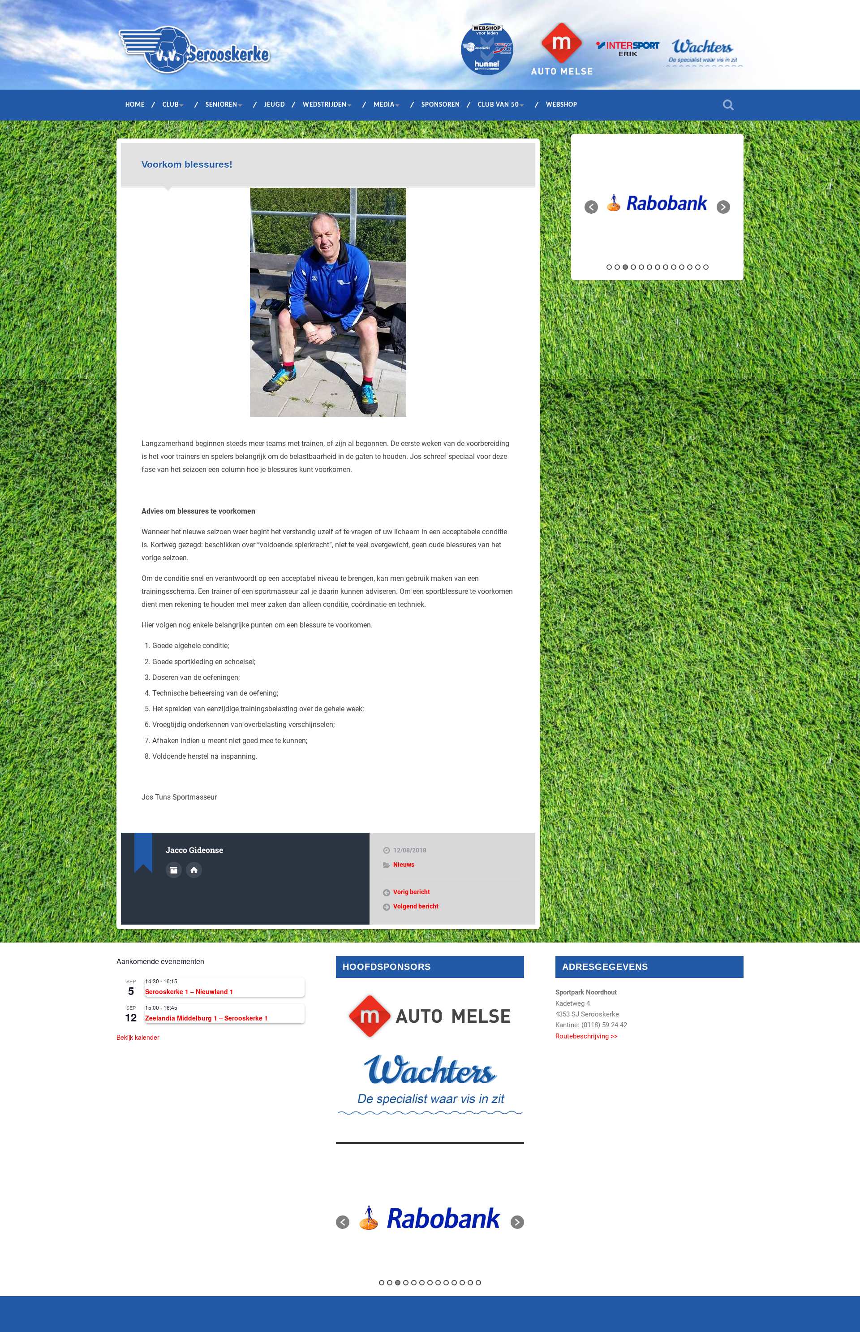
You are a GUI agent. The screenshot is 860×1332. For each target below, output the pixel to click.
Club (171, 105)
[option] (657, 202)
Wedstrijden (325, 105)
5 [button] (641, 267)
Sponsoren (440, 105)
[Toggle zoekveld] (728, 105)
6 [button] (649, 267)
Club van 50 (498, 105)
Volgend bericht (416, 906)
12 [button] (698, 267)
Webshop (561, 105)
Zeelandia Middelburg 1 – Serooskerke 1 (206, 1017)
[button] (591, 207)
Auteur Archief (174, 870)
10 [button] (681, 267)
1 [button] (609, 267)
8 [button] (665, 267)
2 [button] (617, 267)
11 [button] (689, 267)
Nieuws (403, 864)
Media (384, 105)
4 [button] (633, 267)
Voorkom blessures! (187, 164)
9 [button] (673, 267)
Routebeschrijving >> (586, 1036)
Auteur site (194, 870)
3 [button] (625, 267)
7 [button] (657, 267)
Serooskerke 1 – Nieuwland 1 (189, 991)
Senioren (221, 105)
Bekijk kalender (137, 1037)
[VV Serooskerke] (194, 52)
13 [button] (706, 267)
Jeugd (274, 105)
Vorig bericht (411, 891)
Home (135, 105)
